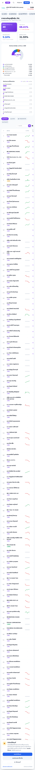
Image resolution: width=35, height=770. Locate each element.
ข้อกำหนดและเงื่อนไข (28, 766)
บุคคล (13, 118)
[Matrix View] (29, 125)
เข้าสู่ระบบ (19, 2)
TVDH (7, 2)
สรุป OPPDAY (23, 14)
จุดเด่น (5, 14)
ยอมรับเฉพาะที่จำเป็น (17, 758)
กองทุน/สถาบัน (22, 118)
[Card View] (32, 125)
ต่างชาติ (6, 122)
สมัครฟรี (26, 2)
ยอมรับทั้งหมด (17, 754)
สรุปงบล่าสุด (13, 14)
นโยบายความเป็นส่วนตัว (7, 766)
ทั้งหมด (5, 118)
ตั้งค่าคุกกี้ (18, 762)
